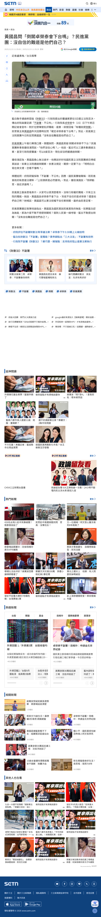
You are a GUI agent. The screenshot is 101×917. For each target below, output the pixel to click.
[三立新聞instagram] (72, 884)
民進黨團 (17, 143)
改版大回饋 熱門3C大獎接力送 (22, 317)
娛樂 (87, 9)
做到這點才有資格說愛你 (48, 394)
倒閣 (88, 127)
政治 (49, 9)
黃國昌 (28, 131)
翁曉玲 (60, 615)
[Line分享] (7, 62)
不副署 (37, 123)
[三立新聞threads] (94, 884)
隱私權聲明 (41, 892)
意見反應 (90, 892)
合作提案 (77, 892)
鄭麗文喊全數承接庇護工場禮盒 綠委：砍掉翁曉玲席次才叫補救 (81, 860)
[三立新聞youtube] (57, 884)
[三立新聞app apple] (13, 904)
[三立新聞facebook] (64, 884)
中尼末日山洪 (22, 9)
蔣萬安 (87, 615)
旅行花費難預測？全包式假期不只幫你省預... (27, 321)
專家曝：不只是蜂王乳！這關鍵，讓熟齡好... (74, 326)
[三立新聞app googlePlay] (32, 904)
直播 (74, 9)
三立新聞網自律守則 (59, 892)
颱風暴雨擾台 (38, 9)
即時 (12, 9)
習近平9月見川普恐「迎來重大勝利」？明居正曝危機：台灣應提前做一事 (80, 805)
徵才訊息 (21, 897)
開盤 (27, 615)
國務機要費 (73, 615)
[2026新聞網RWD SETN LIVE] (19, 3)
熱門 (55, 9)
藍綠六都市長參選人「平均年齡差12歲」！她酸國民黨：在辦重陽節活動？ (50, 833)
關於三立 (8, 892)
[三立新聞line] (79, 884)
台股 (14, 615)
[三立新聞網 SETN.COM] (6, 9)
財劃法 (40, 118)
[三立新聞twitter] (86, 884)
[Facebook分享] (7, 56)
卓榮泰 (68, 123)
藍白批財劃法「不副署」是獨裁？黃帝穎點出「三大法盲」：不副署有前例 (53, 236)
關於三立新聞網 (24, 892)
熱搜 (68, 9)
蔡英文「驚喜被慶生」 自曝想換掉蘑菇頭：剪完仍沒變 (18, 860)
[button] (87, 3)
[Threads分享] (7, 68)
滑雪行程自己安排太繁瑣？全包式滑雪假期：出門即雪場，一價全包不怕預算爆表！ (19, 833)
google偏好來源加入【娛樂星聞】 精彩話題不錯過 (75, 317)
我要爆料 (8, 897)
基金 (41, 615)
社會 (81, 9)
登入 (95, 3)
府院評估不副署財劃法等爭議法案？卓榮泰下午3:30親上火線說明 (48, 232)
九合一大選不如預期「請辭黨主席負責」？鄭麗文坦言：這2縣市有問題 (19, 805)
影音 (61, 9)
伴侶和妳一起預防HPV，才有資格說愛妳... (73, 321)
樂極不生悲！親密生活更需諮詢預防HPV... (26, 326)
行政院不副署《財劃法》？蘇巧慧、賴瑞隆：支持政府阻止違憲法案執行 (52, 241)
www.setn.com (28, 910)
